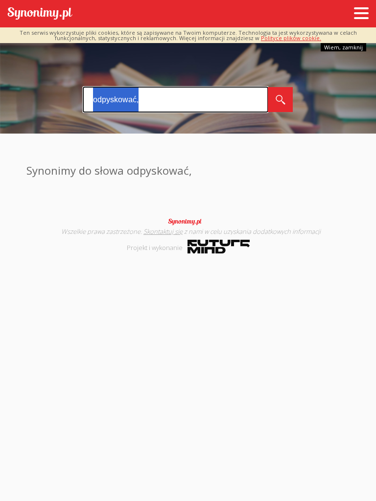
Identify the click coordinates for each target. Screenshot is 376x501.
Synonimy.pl (39, 14)
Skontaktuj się (163, 231)
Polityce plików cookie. (291, 38)
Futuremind (219, 246)
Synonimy (188, 221)
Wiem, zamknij (343, 47)
